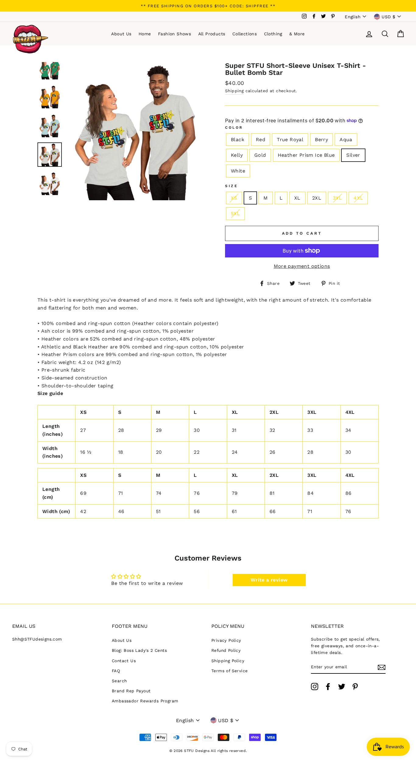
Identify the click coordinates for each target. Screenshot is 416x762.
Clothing (273, 33)
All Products (211, 33)
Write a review (269, 580)
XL (297, 198)
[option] (208, 6)
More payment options (302, 266)
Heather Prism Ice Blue (306, 155)
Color (234, 127)
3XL (337, 198)
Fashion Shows (174, 33)
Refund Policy (226, 650)
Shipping (234, 90)
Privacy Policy (226, 640)
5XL (235, 213)
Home (145, 33)
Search (119, 680)
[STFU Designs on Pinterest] (355, 686)
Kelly (237, 155)
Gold (260, 155)
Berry (321, 139)
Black (237, 139)
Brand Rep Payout (131, 690)
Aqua (346, 139)
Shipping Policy (227, 660)
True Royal (290, 139)
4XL (358, 198)
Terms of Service (229, 670)
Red (260, 139)
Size (231, 186)
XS (234, 198)
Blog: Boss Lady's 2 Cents (139, 650)
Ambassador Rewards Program (145, 700)
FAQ (116, 670)
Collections (244, 33)
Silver (353, 155)
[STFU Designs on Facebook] (328, 686)
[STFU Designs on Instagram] (314, 686)
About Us (121, 33)
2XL (316, 198)
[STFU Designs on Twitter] (341, 686)
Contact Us (124, 660)
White (238, 171)
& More (297, 33)
